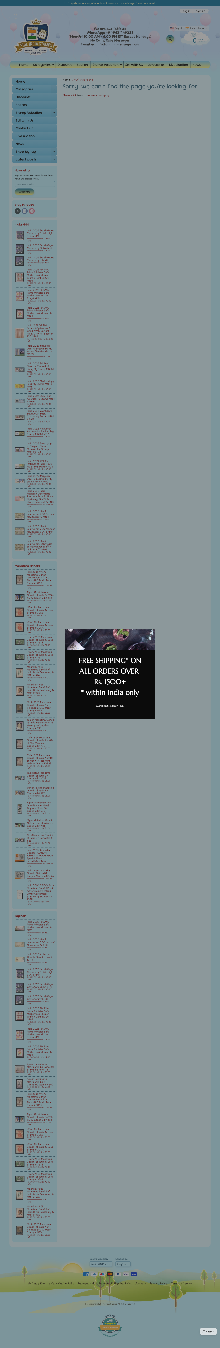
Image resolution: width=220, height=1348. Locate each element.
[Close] (151, 633)
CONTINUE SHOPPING (110, 706)
